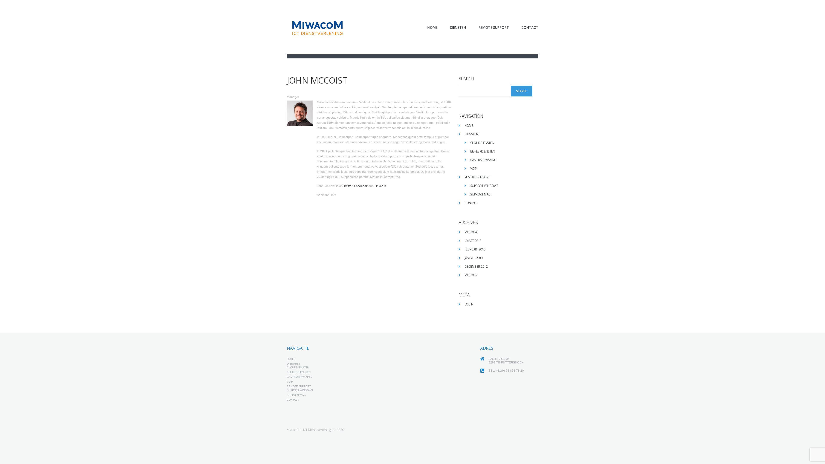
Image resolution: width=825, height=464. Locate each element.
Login (468, 304)
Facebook (361, 186)
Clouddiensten (482, 143)
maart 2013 (472, 241)
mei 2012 (470, 275)
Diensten (458, 27)
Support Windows (484, 186)
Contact (529, 27)
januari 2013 (473, 258)
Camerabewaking (483, 160)
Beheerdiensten (482, 151)
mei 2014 (470, 232)
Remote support (493, 27)
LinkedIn (380, 186)
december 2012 (476, 266)
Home (432, 27)
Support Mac (480, 194)
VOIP (473, 168)
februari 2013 (474, 249)
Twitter (348, 186)
